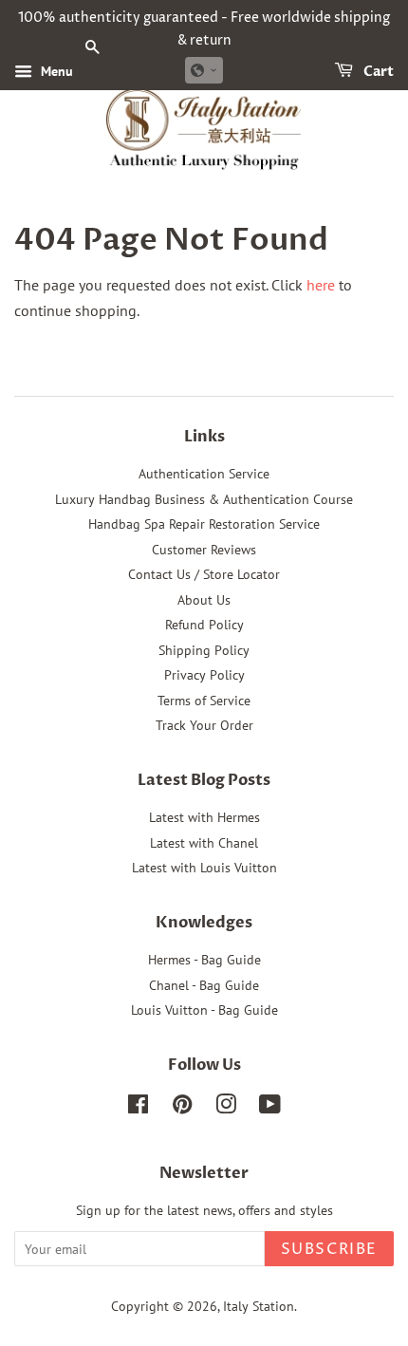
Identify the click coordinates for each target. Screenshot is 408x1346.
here (320, 284)
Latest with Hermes (204, 817)
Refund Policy (204, 624)
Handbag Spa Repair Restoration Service (204, 524)
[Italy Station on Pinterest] (182, 1107)
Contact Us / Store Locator (204, 574)
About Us (204, 599)
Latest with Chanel (204, 842)
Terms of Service (204, 700)
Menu (55, 71)
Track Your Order (204, 725)
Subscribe (329, 1249)
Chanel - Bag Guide (204, 985)
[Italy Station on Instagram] (225, 1107)
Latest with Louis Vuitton (204, 867)
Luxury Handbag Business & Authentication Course (204, 499)
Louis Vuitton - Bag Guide (204, 1010)
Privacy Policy (204, 674)
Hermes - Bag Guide (204, 959)
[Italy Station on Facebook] (138, 1107)
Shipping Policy (204, 650)
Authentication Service (204, 473)
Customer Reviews (204, 549)
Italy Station (258, 1306)
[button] (204, 70)
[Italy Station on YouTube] (270, 1107)
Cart (377, 72)
